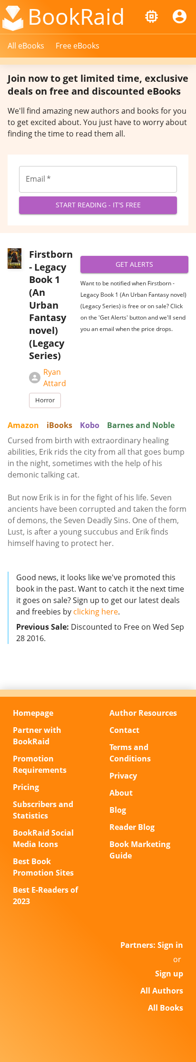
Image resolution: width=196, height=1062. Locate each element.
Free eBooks (77, 45)
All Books (165, 1008)
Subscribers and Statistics (43, 810)
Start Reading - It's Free (98, 204)
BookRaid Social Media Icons (43, 838)
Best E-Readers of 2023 (45, 895)
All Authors (161, 990)
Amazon (23, 425)
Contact (124, 730)
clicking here (95, 611)
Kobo (89, 425)
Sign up (169, 973)
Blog (117, 810)
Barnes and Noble (141, 425)
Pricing (26, 787)
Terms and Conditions (130, 753)
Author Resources (143, 713)
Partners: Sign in (151, 945)
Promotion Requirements (40, 764)
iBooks (59, 425)
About (121, 793)
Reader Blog (132, 827)
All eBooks (26, 45)
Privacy (123, 775)
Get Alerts (134, 264)
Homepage (33, 713)
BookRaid (76, 16)
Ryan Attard (54, 378)
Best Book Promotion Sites (43, 867)
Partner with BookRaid (37, 736)
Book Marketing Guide (139, 850)
